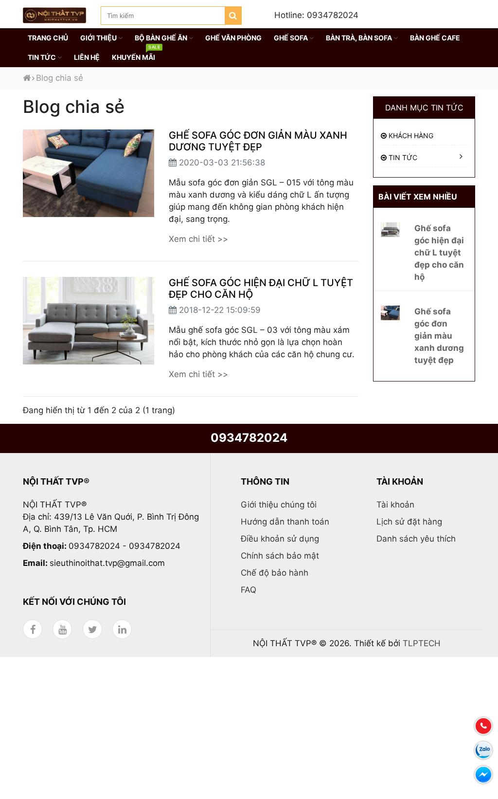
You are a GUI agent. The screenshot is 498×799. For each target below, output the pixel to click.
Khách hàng (410, 135)
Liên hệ (87, 57)
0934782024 (249, 438)
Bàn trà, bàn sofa (359, 38)
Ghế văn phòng (233, 38)
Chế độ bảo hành (274, 573)
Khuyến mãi (136, 54)
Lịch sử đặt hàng (409, 522)
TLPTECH (422, 643)
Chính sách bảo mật (280, 556)
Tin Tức (42, 57)
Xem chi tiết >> (198, 239)
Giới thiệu (99, 38)
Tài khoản (395, 504)
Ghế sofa (291, 38)
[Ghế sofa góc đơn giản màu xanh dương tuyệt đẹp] (390, 312)
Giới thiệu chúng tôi (279, 504)
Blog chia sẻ (59, 78)
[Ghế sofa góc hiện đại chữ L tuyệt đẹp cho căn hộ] (390, 229)
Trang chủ (48, 38)
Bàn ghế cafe (435, 38)
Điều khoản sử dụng (280, 539)
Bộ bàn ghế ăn (162, 38)
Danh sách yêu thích (416, 539)
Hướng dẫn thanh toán (285, 522)
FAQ (248, 590)
